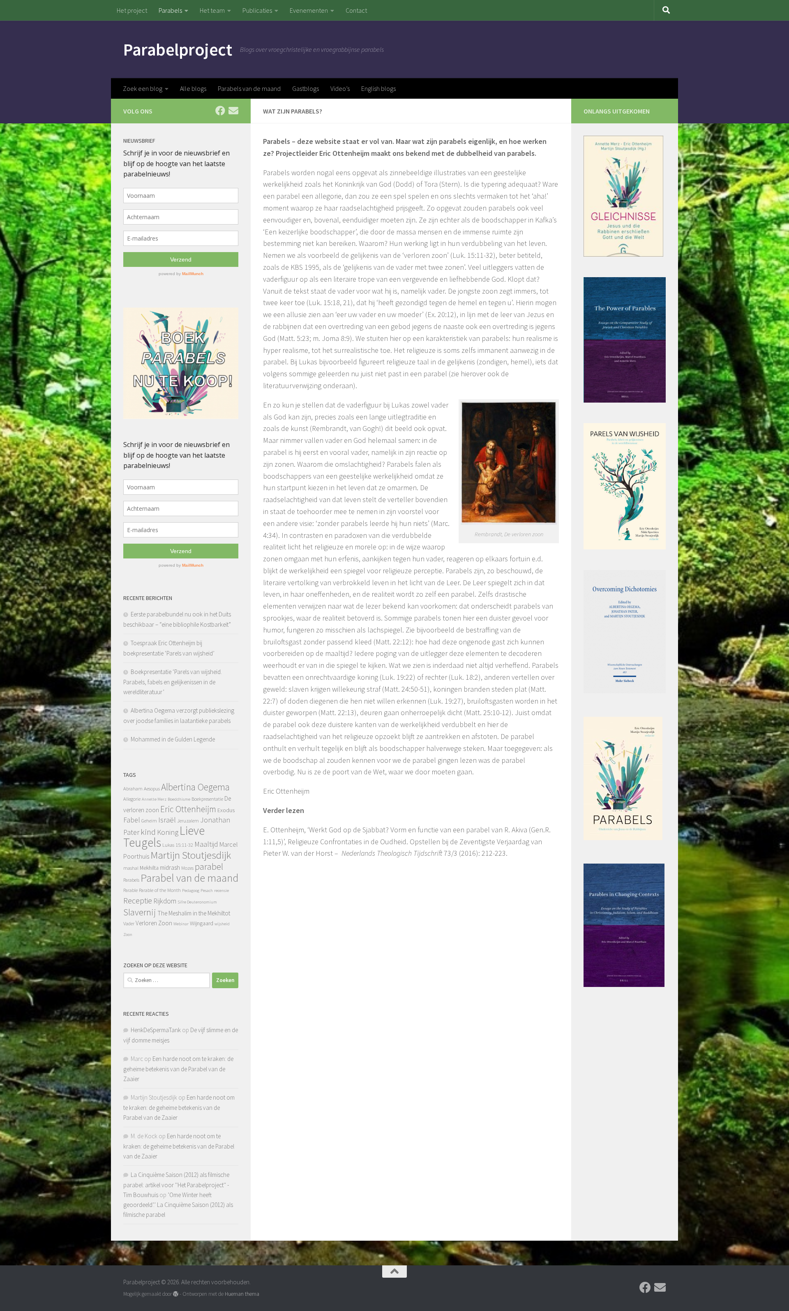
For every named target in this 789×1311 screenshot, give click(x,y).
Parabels (170, 10)
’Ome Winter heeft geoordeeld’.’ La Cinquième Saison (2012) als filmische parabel (178, 1204)
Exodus (226, 810)
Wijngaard (201, 923)
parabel (209, 866)
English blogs (378, 88)
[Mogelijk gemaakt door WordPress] (175, 1294)
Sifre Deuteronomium (197, 902)
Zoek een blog (142, 88)
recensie (221, 890)
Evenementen (309, 10)
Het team (212, 10)
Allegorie (132, 799)
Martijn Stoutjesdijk (190, 855)
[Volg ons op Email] (233, 111)
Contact (356, 10)
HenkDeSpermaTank (156, 1030)
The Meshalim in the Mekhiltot (193, 913)
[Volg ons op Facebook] (220, 111)
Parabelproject (177, 49)
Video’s (340, 88)
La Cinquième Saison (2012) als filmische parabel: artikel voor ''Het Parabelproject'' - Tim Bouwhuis (176, 1185)
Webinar (181, 924)
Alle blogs (193, 88)
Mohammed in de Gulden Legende (173, 739)
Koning (167, 832)
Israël (167, 820)
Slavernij (139, 912)
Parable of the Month (160, 890)
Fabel (131, 820)
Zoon (127, 934)
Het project (132, 10)
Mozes (187, 868)
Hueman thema (242, 1293)
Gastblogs (305, 88)
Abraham (133, 788)
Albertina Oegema (195, 787)
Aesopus (152, 788)
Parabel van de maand (189, 878)
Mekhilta (149, 867)
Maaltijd (206, 844)
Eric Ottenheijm (188, 809)
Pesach (207, 890)
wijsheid (222, 924)
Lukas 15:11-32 (177, 845)
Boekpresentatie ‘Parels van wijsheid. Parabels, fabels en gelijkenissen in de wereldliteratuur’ (172, 682)
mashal (130, 868)
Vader (128, 923)
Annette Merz (154, 799)
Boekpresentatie (207, 799)
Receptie (137, 900)
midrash (170, 867)
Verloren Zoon (154, 923)
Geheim (149, 821)
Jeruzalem (188, 821)
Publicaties (257, 10)
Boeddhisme (179, 799)
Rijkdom (164, 901)
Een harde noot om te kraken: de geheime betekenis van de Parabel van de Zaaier (178, 1069)
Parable (130, 890)
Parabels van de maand (249, 88)
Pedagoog (190, 890)
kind (148, 832)
